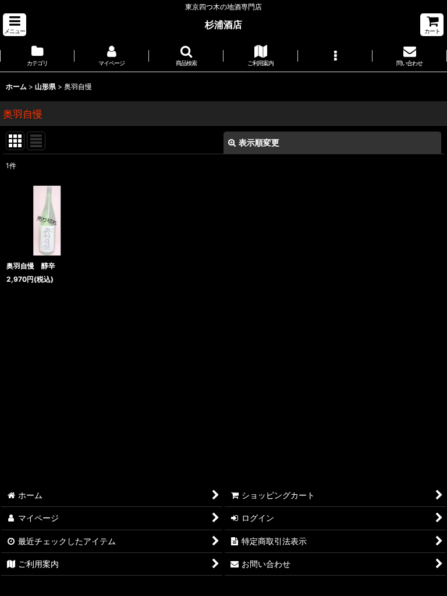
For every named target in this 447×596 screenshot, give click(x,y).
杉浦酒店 (223, 24)
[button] (14, 24)
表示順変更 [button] (259, 142)
